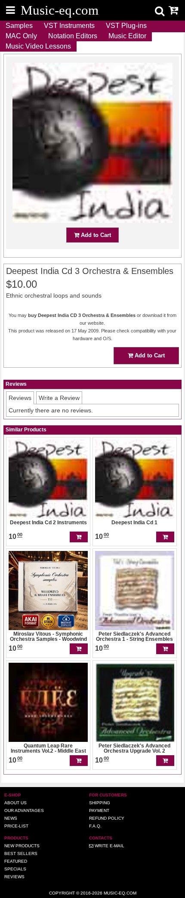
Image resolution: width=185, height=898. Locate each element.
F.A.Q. (95, 826)
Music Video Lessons (38, 46)
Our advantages (24, 810)
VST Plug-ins (126, 25)
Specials (15, 869)
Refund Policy (106, 818)
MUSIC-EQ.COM (120, 893)
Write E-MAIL (108, 845)
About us (15, 802)
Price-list (16, 826)
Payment (99, 810)
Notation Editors (72, 36)
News (10, 818)
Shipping (99, 802)
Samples (19, 25)
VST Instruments (69, 25)
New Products (22, 845)
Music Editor (127, 36)
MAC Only (21, 36)
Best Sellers (20, 853)
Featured (15, 861)
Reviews (14, 876)
